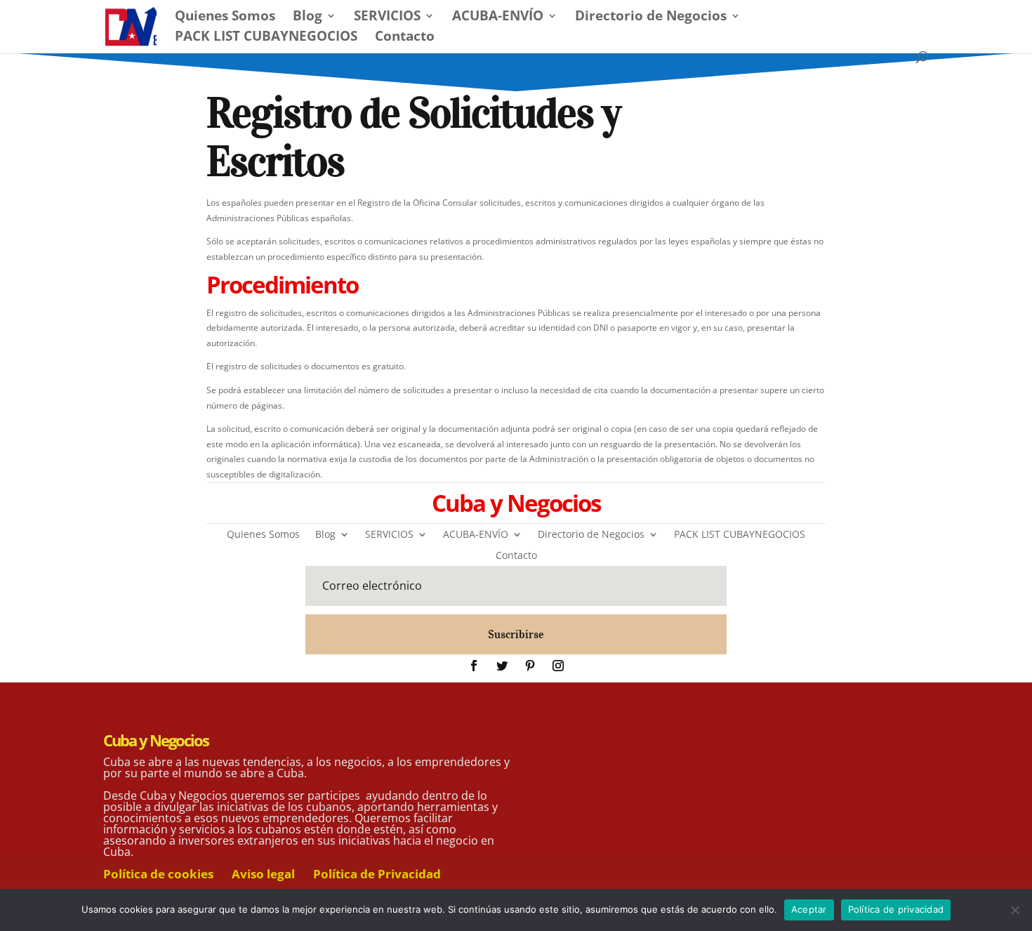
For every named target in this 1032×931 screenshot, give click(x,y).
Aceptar (809, 909)
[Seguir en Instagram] (558, 665)
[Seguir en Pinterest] (530, 665)
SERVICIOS (387, 18)
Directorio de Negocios (651, 18)
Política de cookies (158, 874)
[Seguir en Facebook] (474, 665)
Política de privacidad (896, 909)
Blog (307, 18)
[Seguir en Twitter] (502, 665)
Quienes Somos (225, 18)
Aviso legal (263, 874)
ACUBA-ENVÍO (497, 18)
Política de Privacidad (377, 874)
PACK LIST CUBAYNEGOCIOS (266, 38)
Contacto (405, 38)
